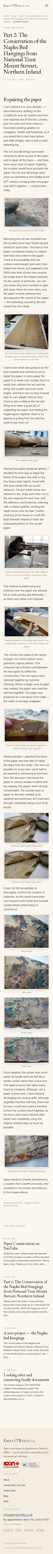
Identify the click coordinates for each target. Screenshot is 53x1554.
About (6, 1479)
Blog (14, 16)
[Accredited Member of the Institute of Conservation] (11, 1465)
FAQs (6, 1501)
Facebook (8, 1530)
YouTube (40, 1530)
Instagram (28, 1530)
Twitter (18, 1530)
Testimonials (9, 1490)
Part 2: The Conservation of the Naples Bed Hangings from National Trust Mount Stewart (26, 19)
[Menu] (46, 5)
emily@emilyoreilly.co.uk (18, 1514)
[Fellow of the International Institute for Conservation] (31, 1465)
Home (6, 16)
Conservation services (14, 1485)
